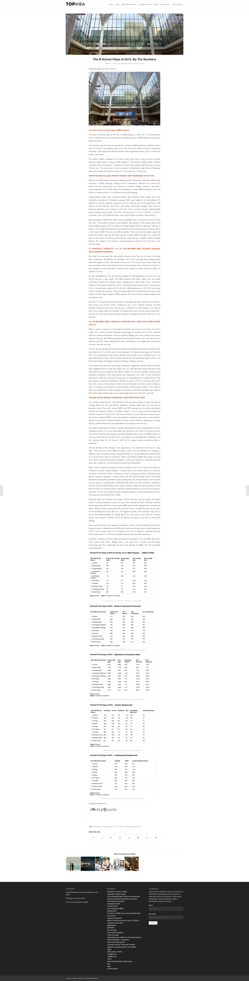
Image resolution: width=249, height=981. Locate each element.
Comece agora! (112, 968)
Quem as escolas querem (116, 942)
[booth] (124, 34)
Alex (143, 63)
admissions (123, 63)
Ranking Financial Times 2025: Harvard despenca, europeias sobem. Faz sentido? (121, 945)
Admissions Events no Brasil (117, 891)
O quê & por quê (113, 935)
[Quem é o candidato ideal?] (102, 864)
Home (109, 959)
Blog (108, 966)
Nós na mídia (111, 930)
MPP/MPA (110, 928)
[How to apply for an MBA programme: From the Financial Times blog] (73, 864)
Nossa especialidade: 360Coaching (119, 961)
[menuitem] (111, 4)
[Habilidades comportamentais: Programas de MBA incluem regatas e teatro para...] (1, 490)
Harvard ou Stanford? (114, 918)
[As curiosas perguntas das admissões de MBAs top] (131, 864)
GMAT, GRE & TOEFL (114, 952)
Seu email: (152, 914)
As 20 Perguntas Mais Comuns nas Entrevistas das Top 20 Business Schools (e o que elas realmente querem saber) (123, 898)
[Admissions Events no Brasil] (117, 864)
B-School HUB (112, 906)
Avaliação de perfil (113, 903)
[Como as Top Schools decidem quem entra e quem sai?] (88, 864)
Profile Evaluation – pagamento (118, 940)
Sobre (109, 949)
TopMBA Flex (112, 954)
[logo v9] (75, 4)
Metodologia (111, 925)
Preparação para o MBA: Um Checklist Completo (124, 937)
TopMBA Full (111, 956)
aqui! (86, 902)
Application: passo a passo (116, 894)
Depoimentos (112, 911)
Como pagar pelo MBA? (115, 908)
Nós (108, 964)
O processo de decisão (115, 932)
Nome (151, 905)
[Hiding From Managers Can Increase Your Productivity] (247, 490)
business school (133, 63)
